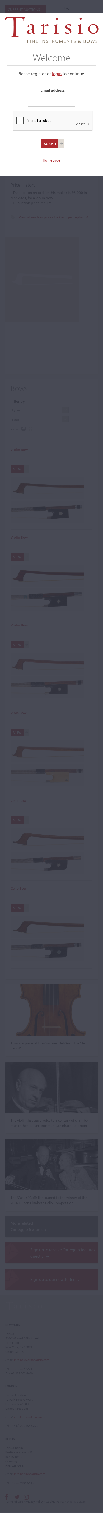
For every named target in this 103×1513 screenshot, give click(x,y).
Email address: (52, 90)
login (57, 73)
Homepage (51, 160)
